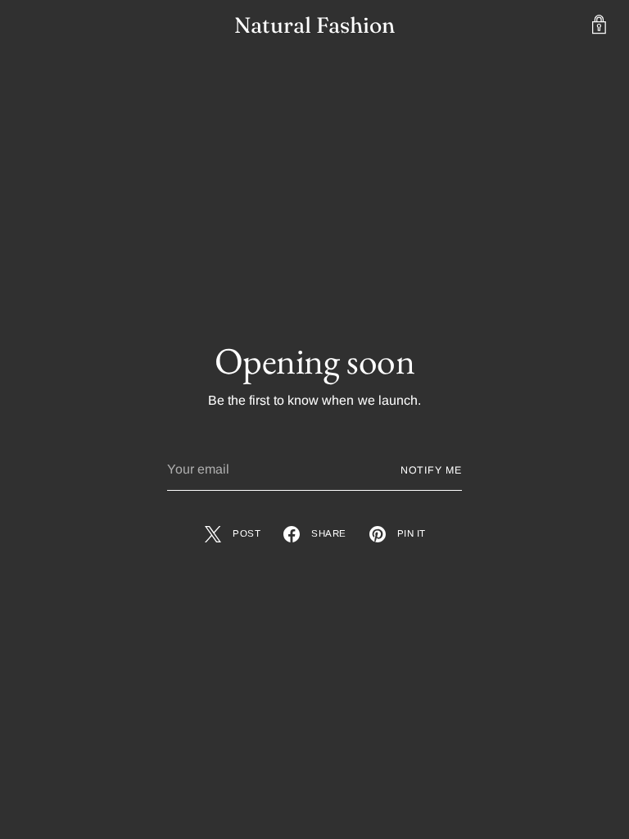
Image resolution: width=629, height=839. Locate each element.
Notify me (431, 470)
